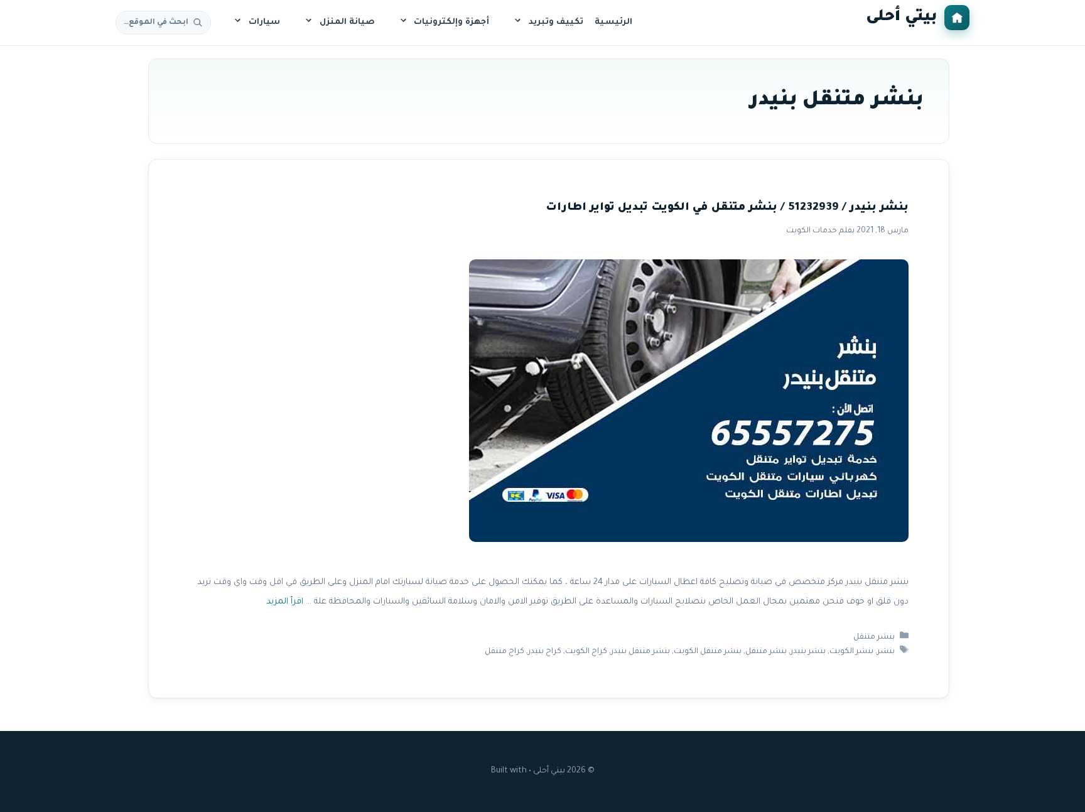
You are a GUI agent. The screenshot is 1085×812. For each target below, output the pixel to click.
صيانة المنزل (347, 22)
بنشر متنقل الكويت (708, 651)
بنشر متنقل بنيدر (640, 651)
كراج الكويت (586, 651)
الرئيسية (613, 22)
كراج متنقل (504, 651)
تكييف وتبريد (556, 22)
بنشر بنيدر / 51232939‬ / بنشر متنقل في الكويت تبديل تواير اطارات (727, 208)
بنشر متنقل (874, 637)
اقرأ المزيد (284, 602)
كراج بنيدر (544, 651)
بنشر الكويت (851, 651)
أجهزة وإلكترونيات (451, 22)
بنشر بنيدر (808, 651)
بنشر (886, 651)
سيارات (264, 22)
